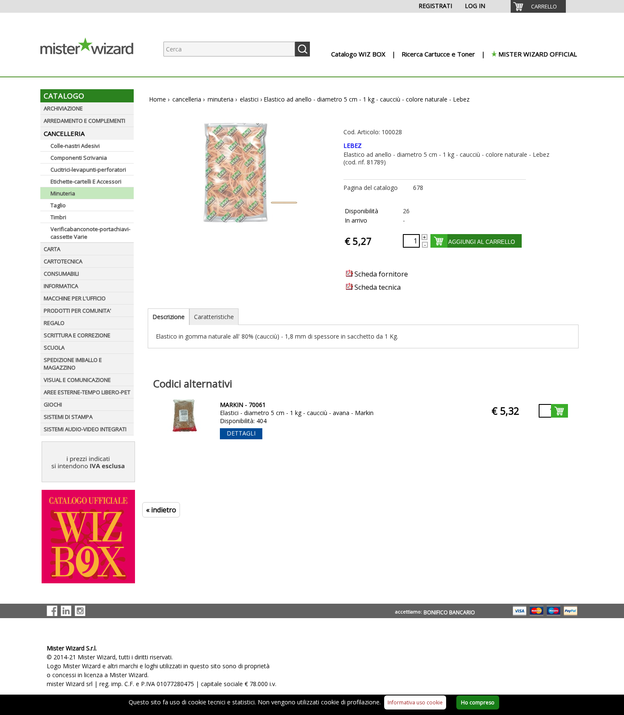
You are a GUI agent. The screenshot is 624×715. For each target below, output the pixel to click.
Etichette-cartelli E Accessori (86, 181)
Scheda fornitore (380, 274)
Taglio (58, 205)
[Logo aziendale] (93, 68)
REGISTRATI (435, 6)
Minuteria (63, 193)
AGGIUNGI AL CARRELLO (481, 242)
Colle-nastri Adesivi (75, 146)
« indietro (161, 509)
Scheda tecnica (377, 287)
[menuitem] (538, 6)
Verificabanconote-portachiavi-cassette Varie (90, 232)
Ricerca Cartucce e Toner (438, 54)
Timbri (58, 217)
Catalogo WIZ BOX (358, 54)
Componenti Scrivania (79, 157)
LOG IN (475, 6)
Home (157, 99)
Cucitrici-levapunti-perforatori (88, 169)
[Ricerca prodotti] (302, 49)
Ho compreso (478, 702)
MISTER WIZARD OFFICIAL (537, 54)
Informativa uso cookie (415, 702)
